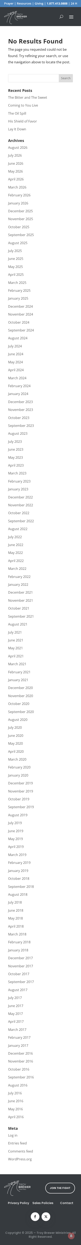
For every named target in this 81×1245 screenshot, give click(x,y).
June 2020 (15, 735)
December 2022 (20, 497)
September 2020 (21, 712)
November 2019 (20, 791)
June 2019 (15, 831)
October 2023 (18, 417)
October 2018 (18, 878)
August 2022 (17, 529)
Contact (66, 1203)
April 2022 (16, 560)
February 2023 (19, 481)
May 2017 (15, 1013)
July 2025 (15, 251)
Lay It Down (17, 129)
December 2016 (20, 1053)
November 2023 (20, 409)
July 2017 (15, 997)
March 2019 (17, 854)
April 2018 (16, 926)
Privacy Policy (18, 1203)
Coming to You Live (23, 105)
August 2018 (17, 894)
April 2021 (16, 656)
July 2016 (15, 1093)
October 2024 (18, 322)
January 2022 (18, 584)
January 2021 (18, 680)
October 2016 (18, 1069)
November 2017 (20, 966)
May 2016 (15, 1109)
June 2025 (15, 258)
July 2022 (15, 537)
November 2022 (20, 505)
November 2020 (20, 696)
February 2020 (19, 767)
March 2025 (17, 282)
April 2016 (16, 1117)
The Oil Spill (17, 113)
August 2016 (17, 1085)
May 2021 (15, 648)
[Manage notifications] (71, 1236)
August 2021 (17, 624)
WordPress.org (20, 1159)
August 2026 (17, 147)
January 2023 (18, 489)
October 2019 (18, 799)
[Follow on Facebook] (35, 1216)
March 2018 (17, 934)
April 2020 (16, 751)
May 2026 (15, 171)
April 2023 (16, 465)
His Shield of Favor (22, 121)
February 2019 (19, 862)
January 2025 (18, 298)
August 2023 (17, 433)
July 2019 (15, 823)
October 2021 (18, 608)
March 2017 (17, 1029)
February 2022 (19, 576)
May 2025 (15, 266)
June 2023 (15, 449)
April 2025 (16, 274)
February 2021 (19, 672)
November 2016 (20, 1061)
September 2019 (21, 807)
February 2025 (19, 290)
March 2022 (17, 568)
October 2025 (18, 227)
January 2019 (18, 870)
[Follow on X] (46, 1216)
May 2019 (15, 839)
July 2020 (15, 727)
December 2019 (20, 783)
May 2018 (15, 918)
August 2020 (17, 719)
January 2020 (18, 775)
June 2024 (15, 354)
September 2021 (21, 616)
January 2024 (18, 393)
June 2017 (15, 1006)
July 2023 (15, 441)
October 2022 (18, 513)
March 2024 (17, 378)
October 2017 (18, 974)
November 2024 (20, 314)
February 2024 (19, 386)
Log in (12, 1135)
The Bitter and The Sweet (27, 97)
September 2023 (21, 425)
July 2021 (15, 632)
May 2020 (15, 743)
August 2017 (17, 990)
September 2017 (21, 982)
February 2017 (19, 1037)
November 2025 (20, 219)
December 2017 (20, 958)
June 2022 (15, 545)
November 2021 (20, 600)
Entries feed (17, 1143)
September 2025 (21, 235)
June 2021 (15, 640)
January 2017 (18, 1045)
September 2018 (21, 886)
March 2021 (17, 664)
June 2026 (15, 163)
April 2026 (16, 179)
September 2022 (21, 521)
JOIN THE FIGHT (60, 1188)
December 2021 (20, 592)
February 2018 (19, 942)
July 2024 (15, 346)
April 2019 (16, 846)
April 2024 (16, 370)
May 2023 (15, 457)
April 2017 (16, 1021)
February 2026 (19, 195)
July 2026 (15, 155)
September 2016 (21, 1077)
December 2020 (20, 688)
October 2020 (18, 703)
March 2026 (17, 187)
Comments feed (20, 1151)
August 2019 (17, 815)
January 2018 (18, 950)
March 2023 (17, 473)
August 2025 (17, 243)
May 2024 (15, 362)
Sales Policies (42, 1203)
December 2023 (20, 402)
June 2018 (15, 910)
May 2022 (15, 552)
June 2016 (15, 1101)
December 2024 (20, 306)
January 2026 (18, 203)
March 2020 (17, 759)
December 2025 (20, 211)
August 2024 (17, 338)
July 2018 (15, 902)
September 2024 (21, 330)
